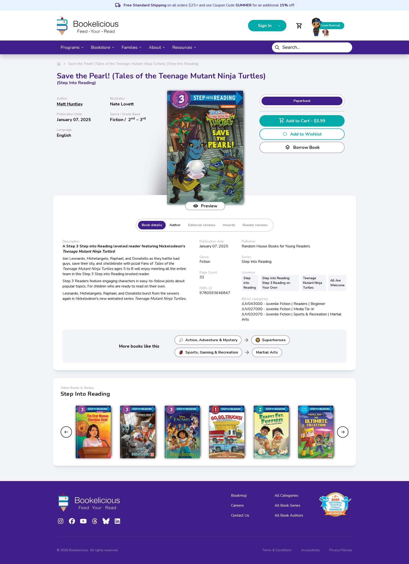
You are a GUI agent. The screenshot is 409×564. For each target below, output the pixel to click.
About (155, 47)
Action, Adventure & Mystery (211, 340)
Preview (209, 206)
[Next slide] (342, 432)
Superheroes (274, 340)
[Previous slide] (66, 432)
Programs (70, 47)
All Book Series (287, 505)
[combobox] (312, 47)
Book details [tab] (152, 225)
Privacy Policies (340, 550)
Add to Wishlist (306, 134)
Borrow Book (302, 147)
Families (130, 47)
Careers (237, 505)
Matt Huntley (70, 104)
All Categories (286, 495)
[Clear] (346, 47)
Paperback (302, 101)
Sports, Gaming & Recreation (211, 352)
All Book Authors (289, 515)
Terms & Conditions (277, 550)
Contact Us (240, 515)
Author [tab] (175, 225)
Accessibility (310, 550)
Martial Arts (267, 352)
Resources (182, 47)
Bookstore (100, 47)
